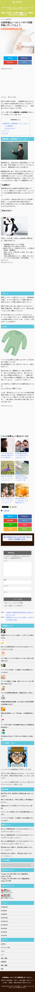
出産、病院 (4, 958)
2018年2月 (4, 914)
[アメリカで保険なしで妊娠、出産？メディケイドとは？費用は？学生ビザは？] (3, 677)
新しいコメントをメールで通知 (14, 603)
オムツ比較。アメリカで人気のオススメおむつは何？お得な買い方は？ (17, 660)
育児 (2, 969)
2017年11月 (4, 921)
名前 (5, 579)
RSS (11, 529)
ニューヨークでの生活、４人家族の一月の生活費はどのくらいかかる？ (17, 671)
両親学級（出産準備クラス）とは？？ (15, 123)
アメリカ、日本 (5, 947)
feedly (25, 529)
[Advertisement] (16, 82)
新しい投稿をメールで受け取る (14, 605)
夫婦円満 (6, 510)
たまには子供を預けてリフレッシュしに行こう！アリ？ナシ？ (7, 500)
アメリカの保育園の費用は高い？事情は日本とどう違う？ (17, 693)
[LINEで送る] (13, 507)
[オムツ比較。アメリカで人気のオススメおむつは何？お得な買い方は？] (3, 654)
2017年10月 (4, 925)
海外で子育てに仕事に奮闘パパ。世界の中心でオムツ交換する (17, 14)
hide (19, 119)
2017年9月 (4, 928)
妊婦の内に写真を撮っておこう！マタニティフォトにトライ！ (7, 478)
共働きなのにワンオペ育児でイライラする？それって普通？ (16, 807)
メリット (5, 131)
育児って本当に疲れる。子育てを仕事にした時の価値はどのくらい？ (17, 801)
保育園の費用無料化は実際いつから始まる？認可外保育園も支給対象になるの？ (17, 703)
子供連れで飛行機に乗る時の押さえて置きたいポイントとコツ (20, 614)
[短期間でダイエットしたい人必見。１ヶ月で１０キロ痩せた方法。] (3, 631)
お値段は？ (9, 126)
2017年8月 (4, 932)
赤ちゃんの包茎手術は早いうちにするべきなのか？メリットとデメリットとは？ (17, 648)
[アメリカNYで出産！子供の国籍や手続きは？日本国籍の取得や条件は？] (3, 720)
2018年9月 (4, 910)
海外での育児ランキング (7, 898)
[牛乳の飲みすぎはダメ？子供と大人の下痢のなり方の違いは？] (3, 732)
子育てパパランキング (7, 892)
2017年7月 (4, 935)
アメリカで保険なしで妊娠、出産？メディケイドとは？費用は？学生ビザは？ (17, 683)
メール (6, 586)
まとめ (5, 133)
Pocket (25, 524)
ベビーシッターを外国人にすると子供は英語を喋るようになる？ (17, 813)
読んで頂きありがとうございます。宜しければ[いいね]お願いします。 (17, 538)
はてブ (25, 62)
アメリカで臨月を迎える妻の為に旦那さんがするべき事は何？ (7, 455)
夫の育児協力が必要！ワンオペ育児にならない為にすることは (21, 455)
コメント (6, 561)
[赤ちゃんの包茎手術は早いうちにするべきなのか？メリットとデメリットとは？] (3, 642)
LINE (10, 524)
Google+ (11, 62)
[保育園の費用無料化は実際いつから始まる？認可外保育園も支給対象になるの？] (3, 697)
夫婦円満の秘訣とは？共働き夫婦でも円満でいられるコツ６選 (21, 478)
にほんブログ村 (6, 876)
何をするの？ (10, 128)
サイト (5, 592)
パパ (2, 954)
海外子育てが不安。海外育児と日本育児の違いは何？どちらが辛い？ (17, 795)
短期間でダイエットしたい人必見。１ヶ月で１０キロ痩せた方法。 (20, 619)
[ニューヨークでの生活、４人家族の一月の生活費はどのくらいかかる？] (3, 665)
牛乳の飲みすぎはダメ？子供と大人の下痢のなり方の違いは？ (17, 738)
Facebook (25, 58)
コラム (3, 951)
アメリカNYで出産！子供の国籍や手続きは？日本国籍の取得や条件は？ (17, 726)
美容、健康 (4, 965)
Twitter (11, 58)
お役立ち (3, 944)
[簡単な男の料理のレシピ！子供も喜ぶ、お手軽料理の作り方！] (3, 709)
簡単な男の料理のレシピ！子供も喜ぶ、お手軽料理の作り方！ (21, 500)
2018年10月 (4, 907)
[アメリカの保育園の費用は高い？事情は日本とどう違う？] (3, 688)
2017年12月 (4, 917)
